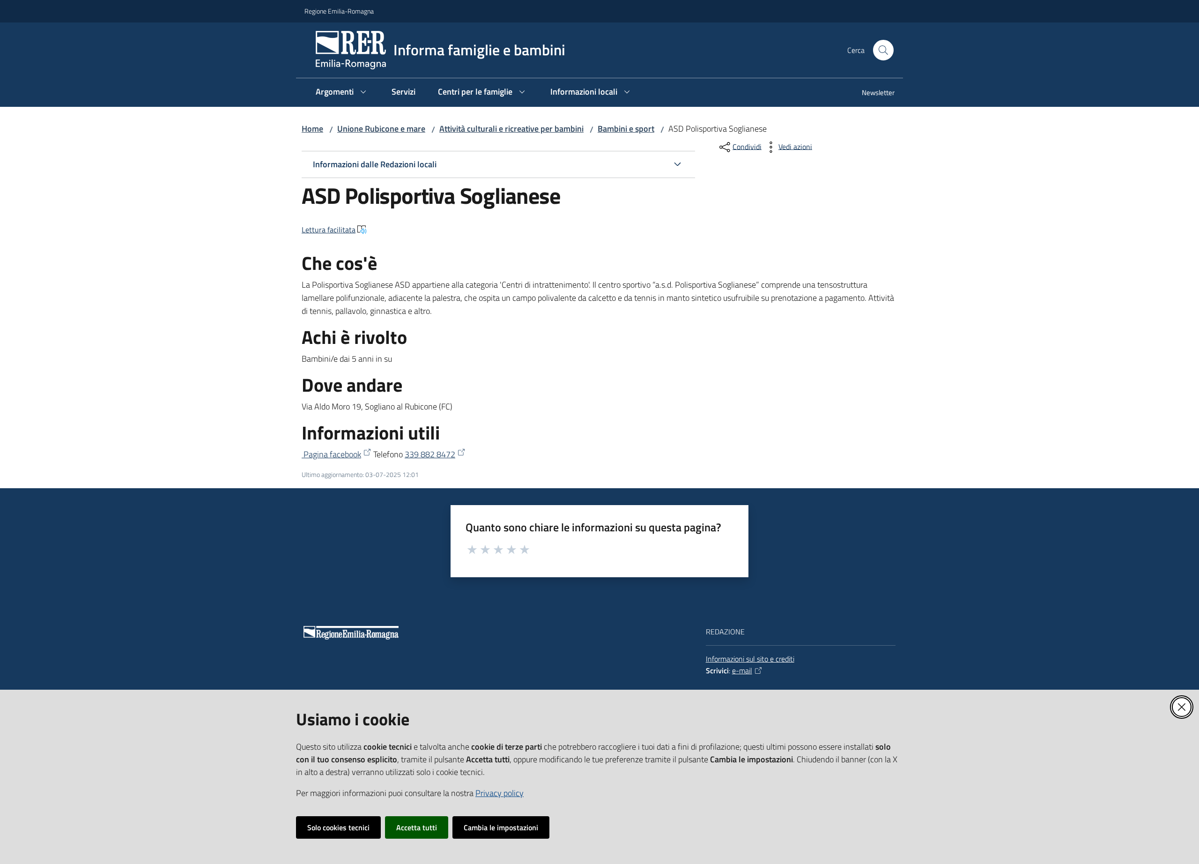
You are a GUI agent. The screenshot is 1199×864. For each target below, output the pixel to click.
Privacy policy (499, 793)
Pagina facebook (331, 454)
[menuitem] (873, 93)
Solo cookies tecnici (338, 827)
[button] (883, 50)
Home (312, 128)
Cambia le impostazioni (501, 827)
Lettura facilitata (328, 229)
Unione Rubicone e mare (381, 128)
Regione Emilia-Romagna (339, 11)
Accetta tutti (416, 827)
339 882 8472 (430, 454)
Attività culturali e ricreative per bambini (511, 128)
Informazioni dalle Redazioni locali (375, 164)
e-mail (742, 670)
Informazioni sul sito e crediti (750, 658)
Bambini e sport (626, 128)
